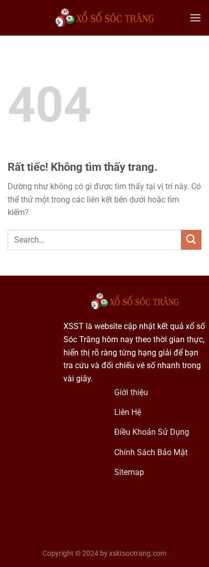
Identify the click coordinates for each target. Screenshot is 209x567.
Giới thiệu (132, 392)
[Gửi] (191, 240)
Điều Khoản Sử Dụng (151, 432)
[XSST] (104, 17)
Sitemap (129, 472)
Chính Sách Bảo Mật (151, 452)
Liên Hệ (127, 412)
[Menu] (195, 17)
